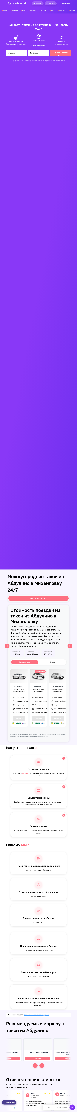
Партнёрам (32, 10)
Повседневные (24, 662)
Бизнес (52, 662)
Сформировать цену (61, 54)
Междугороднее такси (38, 598)
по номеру (25, 773)
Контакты (72, 10)
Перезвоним (10, 1102)
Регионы (5, 10)
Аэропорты (14, 10)
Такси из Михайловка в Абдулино (36, 1015)
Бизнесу (23, 10)
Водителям (43, 10)
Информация (61, 10)
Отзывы (52, 10)
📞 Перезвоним (64, 3)
